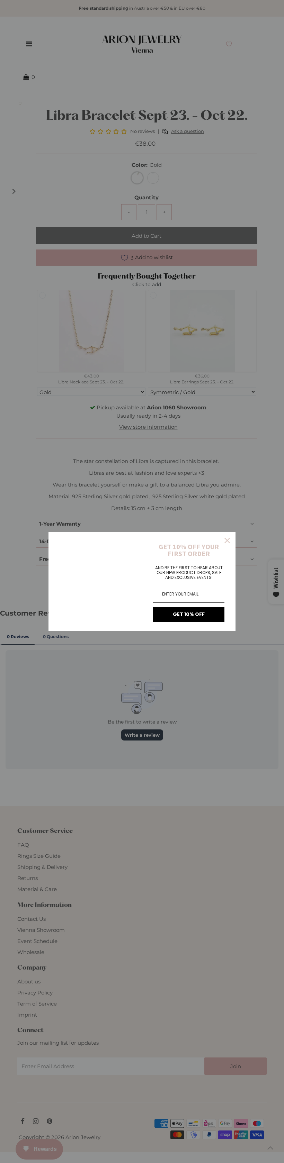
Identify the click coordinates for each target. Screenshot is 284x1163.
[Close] (227, 540)
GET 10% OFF (189, 614)
